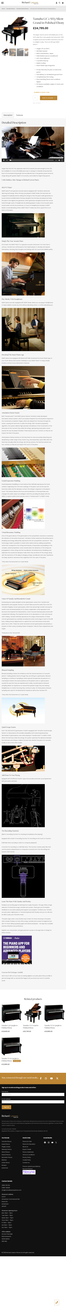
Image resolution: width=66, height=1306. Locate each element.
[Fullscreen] (62, 160)
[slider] (32, 160)
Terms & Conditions (29, 1155)
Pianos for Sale (27, 1141)
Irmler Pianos (6, 1162)
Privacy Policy (27, 1157)
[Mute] (59, 160)
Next (26, 52)
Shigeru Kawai (6, 1147)
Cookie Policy (27, 1160)
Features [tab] (19, 115)
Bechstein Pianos (7, 1157)
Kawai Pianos (6, 1144)
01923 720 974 (6, 1185)
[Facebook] (41, 1078)
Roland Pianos (6, 1155)
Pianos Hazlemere (28, 1152)
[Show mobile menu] (2, 3)
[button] (25, 19)
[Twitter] (57, 1078)
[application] (33, 144)
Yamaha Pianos (10, 8)
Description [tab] (8, 115)
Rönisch (4, 1165)
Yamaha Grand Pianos (22, 8)
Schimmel (5, 1168)
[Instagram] (46, 1078)
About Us (25, 1147)
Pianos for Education (29, 1144)
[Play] (4, 160)
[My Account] (56, 3)
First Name (5, 1092)
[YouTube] (51, 1078)
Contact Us (26, 1162)
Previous (4, 52)
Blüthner (4, 1160)
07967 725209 (6, 1188)
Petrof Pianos (6, 1152)
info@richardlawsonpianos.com (11, 1190)
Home (3, 8)
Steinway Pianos (7, 1149)
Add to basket (47, 98)
